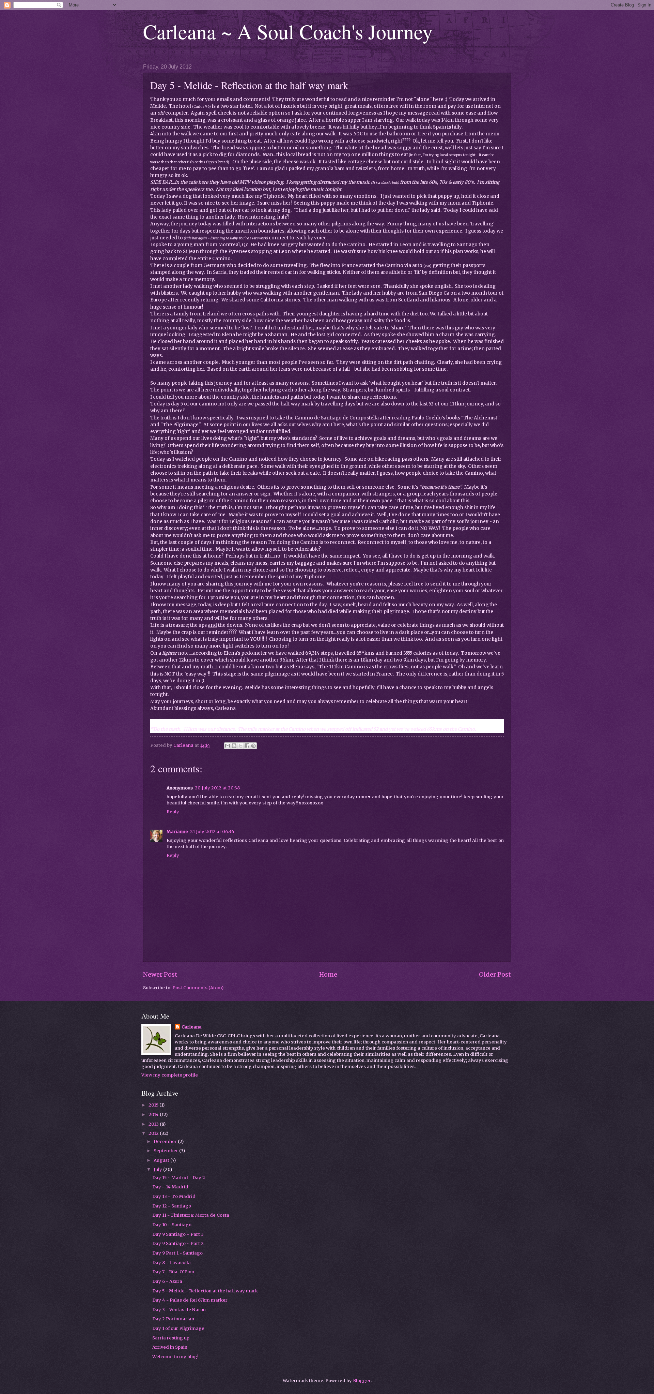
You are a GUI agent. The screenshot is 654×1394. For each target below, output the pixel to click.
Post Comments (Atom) (197, 988)
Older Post (495, 974)
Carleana (192, 1027)
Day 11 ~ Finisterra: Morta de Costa (190, 1215)
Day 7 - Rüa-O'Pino (173, 1272)
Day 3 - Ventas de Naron (179, 1310)
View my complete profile (169, 1075)
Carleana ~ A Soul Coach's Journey (288, 31)
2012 (154, 1133)
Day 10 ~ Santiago (171, 1225)
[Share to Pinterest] (253, 745)
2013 (154, 1124)
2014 (154, 1114)
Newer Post (160, 974)
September (166, 1151)
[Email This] (227, 745)
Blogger (362, 1380)
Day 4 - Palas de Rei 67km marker (190, 1300)
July (158, 1169)
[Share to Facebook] (247, 745)
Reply (173, 812)
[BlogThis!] (234, 745)
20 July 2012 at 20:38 (217, 788)
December (166, 1141)
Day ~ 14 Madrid (170, 1187)
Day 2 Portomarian (173, 1319)
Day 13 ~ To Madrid (174, 1196)
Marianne (177, 831)
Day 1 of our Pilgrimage (178, 1328)
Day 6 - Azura (167, 1281)
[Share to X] (240, 745)
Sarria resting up (170, 1338)
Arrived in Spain (169, 1347)
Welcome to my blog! (175, 1357)
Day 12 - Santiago (171, 1206)
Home (328, 974)
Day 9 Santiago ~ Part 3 (178, 1234)
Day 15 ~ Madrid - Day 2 (178, 1178)
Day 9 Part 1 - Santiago (177, 1253)
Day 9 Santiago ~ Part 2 (178, 1243)
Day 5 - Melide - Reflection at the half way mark (205, 1291)
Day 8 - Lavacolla (171, 1262)
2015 (154, 1105)
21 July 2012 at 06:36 (212, 831)
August (162, 1160)
